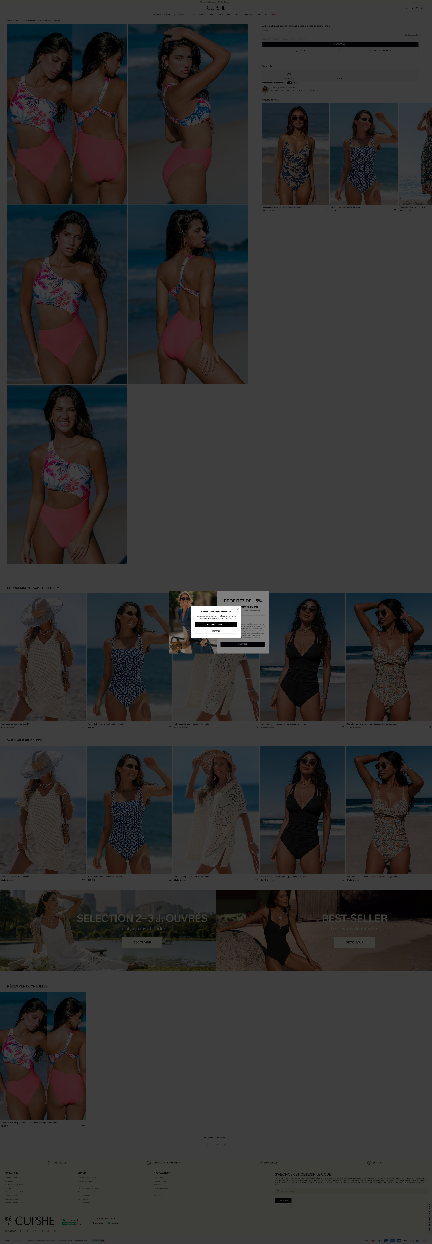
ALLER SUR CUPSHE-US (216, 625)
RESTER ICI (216, 631)
